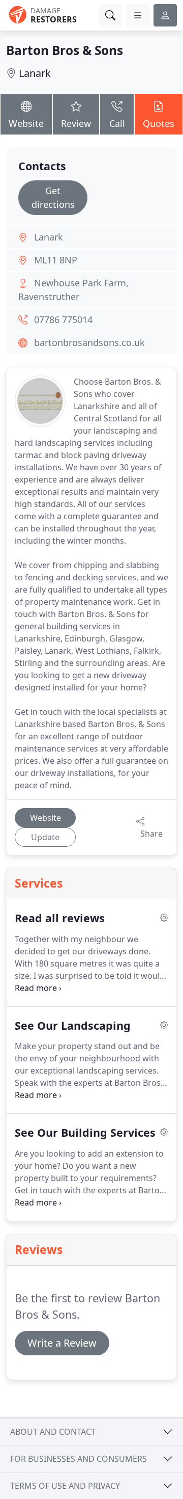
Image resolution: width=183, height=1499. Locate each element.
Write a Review (62, 1343)
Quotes (158, 123)
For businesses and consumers (78, 1458)
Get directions (53, 197)
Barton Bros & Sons (64, 50)
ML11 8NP (55, 260)
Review (76, 123)
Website (26, 123)
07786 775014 (63, 319)
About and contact (53, 1431)
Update (45, 837)
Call (117, 123)
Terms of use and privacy (65, 1485)
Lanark (35, 73)
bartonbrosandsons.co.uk (89, 342)
